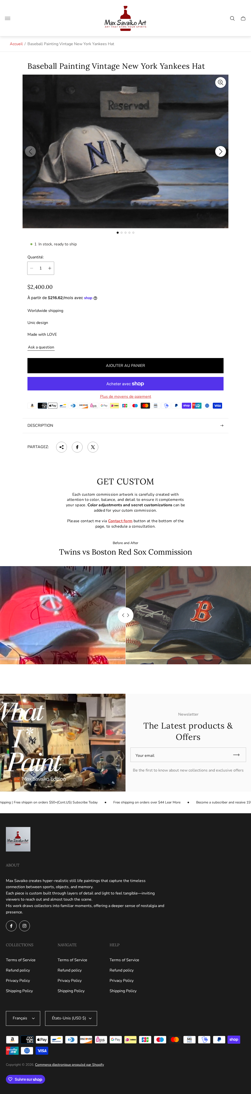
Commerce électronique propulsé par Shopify (69, 1064)
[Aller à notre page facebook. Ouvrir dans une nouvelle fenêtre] (11, 926)
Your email (145, 755)
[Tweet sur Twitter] (93, 447)
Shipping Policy (19, 991)
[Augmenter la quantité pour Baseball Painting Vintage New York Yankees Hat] (50, 268)
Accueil (16, 44)
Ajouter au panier (125, 365)
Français (20, 1018)
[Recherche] (232, 18)
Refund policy (18, 970)
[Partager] (61, 447)
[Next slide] (220, 151)
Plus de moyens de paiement (125, 396)
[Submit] (238, 754)
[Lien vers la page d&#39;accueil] (18, 840)
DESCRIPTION (40, 425)
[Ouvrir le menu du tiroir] (7, 18)
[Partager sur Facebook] (77, 447)
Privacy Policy (18, 980)
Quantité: (35, 257)
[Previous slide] (30, 151)
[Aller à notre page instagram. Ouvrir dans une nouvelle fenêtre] (24, 926)
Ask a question (41, 347)
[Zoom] (220, 82)
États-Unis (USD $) (69, 1018)
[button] (118, 233)
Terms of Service (21, 960)
